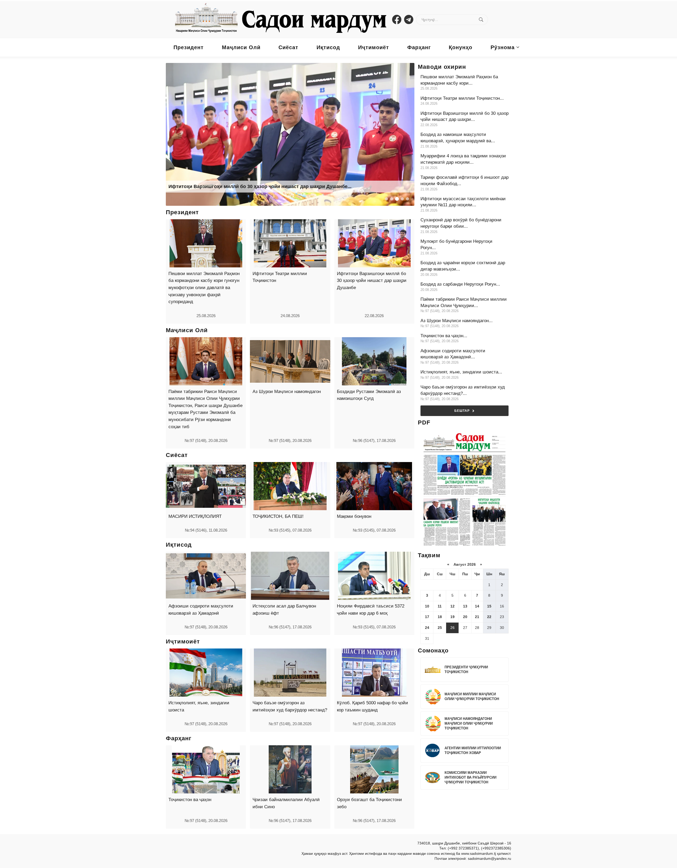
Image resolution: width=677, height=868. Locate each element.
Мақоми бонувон (354, 516)
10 (427, 606)
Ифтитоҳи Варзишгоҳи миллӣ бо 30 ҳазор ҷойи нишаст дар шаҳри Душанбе (371, 280)
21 (477, 617)
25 (440, 627)
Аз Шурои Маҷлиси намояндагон (287, 391)
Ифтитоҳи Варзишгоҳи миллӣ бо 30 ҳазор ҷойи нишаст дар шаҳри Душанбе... (259, 186)
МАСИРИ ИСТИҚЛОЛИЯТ (195, 516)
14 (477, 606)
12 (452, 606)
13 (465, 606)
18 (440, 617)
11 (440, 606)
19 (452, 617)
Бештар (462, 411)
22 (489, 617)
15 (489, 606)
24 (427, 627)
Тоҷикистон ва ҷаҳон (189, 799)
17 (427, 617)
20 (465, 617)
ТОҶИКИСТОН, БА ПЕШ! (278, 516)
